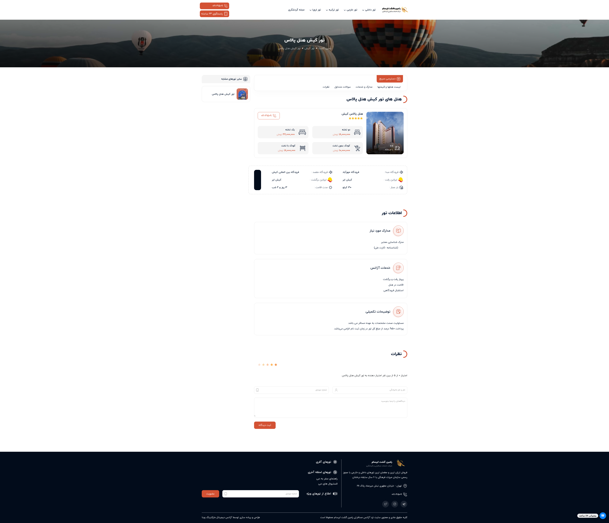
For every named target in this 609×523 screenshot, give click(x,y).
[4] (271, 366)
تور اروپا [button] (316, 10)
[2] (263, 366)
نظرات (326, 87)
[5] (275, 366)
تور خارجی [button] (352, 10)
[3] (267, 366)
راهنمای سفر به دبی (326, 478)
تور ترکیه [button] (334, 10)
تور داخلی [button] (370, 10)
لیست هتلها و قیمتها (388, 87)
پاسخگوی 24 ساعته (212, 14)
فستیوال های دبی (327, 484)
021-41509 (217, 6)
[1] (259, 366)
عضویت (210, 494)
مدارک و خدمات (364, 87)
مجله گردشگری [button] (296, 10)
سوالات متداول (342, 87)
